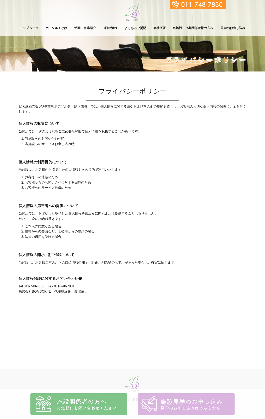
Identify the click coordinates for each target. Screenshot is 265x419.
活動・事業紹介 (85, 28)
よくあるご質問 (135, 28)
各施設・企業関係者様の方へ (193, 28)
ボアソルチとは (56, 28)
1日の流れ (110, 28)
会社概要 (159, 28)
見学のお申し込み (232, 28)
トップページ (29, 28)
